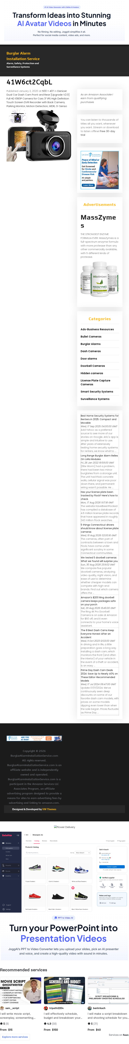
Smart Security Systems (97, 391)
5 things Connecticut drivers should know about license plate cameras (100, 528)
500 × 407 (48, 91)
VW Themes (49, 809)
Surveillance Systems (95, 399)
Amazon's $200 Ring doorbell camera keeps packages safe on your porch (98, 601)
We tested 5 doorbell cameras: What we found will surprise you (99, 559)
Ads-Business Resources (97, 329)
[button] (64, 74)
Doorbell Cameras (93, 366)
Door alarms (89, 358)
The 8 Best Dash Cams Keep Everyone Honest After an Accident (97, 634)
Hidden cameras (92, 373)
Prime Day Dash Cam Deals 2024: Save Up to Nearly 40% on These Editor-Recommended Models (99, 675)
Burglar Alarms (91, 344)
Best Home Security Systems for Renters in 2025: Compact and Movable (100, 419)
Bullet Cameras (91, 336)
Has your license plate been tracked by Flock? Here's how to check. (99, 495)
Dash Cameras (91, 351)
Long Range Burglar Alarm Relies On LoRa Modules (99, 457)
